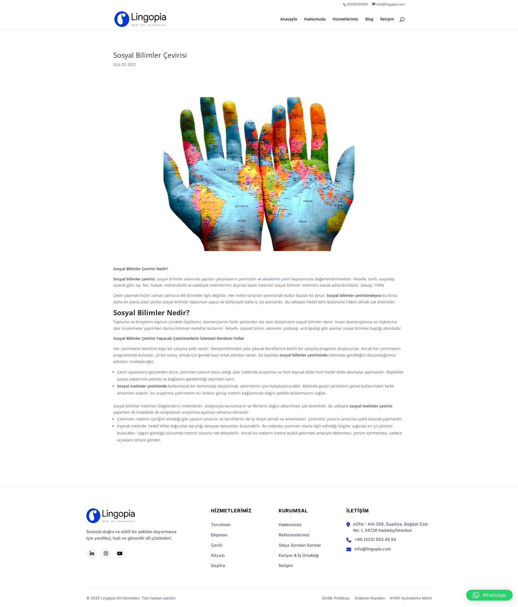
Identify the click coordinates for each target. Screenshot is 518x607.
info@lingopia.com (373, 548)
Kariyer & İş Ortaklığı (299, 555)
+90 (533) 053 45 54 (375, 539)
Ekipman (219, 534)
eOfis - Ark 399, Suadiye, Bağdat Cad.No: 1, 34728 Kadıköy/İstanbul (391, 527)
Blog (369, 19)
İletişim (387, 19)
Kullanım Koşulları (370, 598)
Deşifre (218, 565)
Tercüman (221, 524)
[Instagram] (105, 553)
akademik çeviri (277, 279)
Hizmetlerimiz (345, 19)
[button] (489, 595)
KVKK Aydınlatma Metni (411, 598)
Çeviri (217, 545)
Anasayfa (288, 19)
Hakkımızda (315, 19)
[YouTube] (119, 553)
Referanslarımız (294, 534)
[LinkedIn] (91, 553)
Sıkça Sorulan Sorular (300, 545)
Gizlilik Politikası (335, 598)
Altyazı (218, 555)
